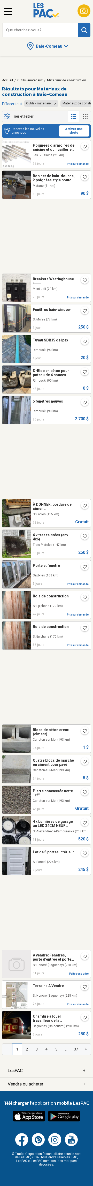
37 (76, 1049)
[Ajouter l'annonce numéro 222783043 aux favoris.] (83, 628)
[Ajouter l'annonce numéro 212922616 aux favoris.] (83, 342)
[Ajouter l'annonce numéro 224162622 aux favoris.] (83, 598)
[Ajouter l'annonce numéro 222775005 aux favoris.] (83, 537)
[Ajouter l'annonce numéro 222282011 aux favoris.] (83, 854)
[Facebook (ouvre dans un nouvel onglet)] (21, 1145)
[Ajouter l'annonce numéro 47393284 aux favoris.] (83, 147)
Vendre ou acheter (46, 1084)
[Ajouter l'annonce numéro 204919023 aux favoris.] (83, 823)
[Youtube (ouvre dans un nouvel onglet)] (71, 1145)
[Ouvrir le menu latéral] (8, 11)
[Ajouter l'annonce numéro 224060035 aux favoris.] (83, 793)
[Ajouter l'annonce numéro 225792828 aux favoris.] (83, 1018)
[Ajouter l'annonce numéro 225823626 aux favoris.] (83, 311)
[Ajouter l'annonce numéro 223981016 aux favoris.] (83, 372)
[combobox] (40, 30)
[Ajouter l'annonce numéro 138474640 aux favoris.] (83, 178)
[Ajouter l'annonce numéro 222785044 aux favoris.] (83, 403)
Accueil (7, 80)
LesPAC (46, 1070)
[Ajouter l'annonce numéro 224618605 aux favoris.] (83, 957)
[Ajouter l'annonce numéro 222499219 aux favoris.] (83, 567)
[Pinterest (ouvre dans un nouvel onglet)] (38, 1145)
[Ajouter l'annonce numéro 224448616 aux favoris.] (83, 762)
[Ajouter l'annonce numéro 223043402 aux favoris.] (83, 506)
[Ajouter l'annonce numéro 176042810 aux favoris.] (83, 281)
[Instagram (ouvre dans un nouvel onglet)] (55, 1145)
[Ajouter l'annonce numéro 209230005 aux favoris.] (83, 987)
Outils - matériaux (30, 80)
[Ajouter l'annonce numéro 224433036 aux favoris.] (83, 732)
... (66, 1049)
